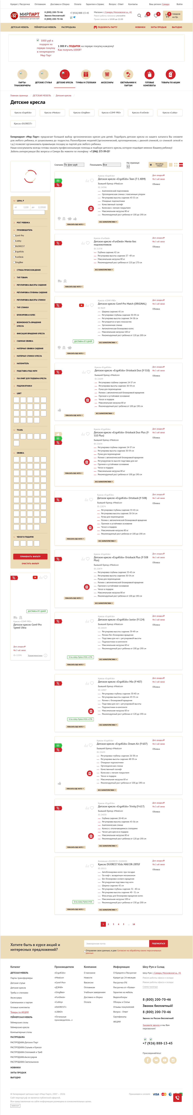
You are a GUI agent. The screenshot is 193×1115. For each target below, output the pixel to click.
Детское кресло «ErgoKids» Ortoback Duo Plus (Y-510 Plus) (121, 434)
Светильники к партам (21, 1002)
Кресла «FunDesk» (102, 238)
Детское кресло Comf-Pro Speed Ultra (27, 626)
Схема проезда (150, 986)
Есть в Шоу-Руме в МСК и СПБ (80, 657)
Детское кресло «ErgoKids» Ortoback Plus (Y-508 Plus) (121, 559)
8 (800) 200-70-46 (54, 12)
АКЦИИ (117, 1021)
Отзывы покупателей (123, 1006)
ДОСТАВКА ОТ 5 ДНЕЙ (37, 611)
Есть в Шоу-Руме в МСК (83, 902)
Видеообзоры (120, 997)
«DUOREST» (60, 1006)
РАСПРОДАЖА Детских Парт (24, 1042)
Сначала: (59, 164)
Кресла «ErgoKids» (106, 176)
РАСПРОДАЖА (17, 1037)
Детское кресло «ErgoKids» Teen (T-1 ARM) (122, 179)
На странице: (133, 162)
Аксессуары (16, 997)
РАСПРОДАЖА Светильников (24, 1061)
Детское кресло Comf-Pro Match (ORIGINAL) (122, 303)
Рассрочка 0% (120, 982)
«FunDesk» (60, 997)
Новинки (15, 1067)
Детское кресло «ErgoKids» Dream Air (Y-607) (122, 743)
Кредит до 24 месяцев (124, 977)
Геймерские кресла (19, 1027)
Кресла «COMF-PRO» (22, 621)
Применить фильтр (30, 556)
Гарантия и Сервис (95, 4)
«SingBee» (60, 992)
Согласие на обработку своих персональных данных (123, 951)
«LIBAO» (59, 1011)
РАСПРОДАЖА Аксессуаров (23, 1057)
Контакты (133, 4)
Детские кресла (18, 987)
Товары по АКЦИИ (19, 1012)
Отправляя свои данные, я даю (123, 951)
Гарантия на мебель (123, 992)
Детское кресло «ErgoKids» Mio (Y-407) (120, 681)
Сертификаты (119, 1016)
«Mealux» (59, 977)
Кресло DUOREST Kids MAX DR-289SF (119, 864)
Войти (180, 4)
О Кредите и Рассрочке (124, 972)
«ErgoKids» (60, 972)
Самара (165, 4)
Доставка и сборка (93, 997)
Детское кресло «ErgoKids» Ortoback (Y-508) (122, 498)
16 (134, 924)
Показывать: (96, 164)
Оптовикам (40, 4)
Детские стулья (17, 982)
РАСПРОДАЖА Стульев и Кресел (26, 1047)
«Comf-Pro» (60, 982)
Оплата (77, 4)
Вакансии (88, 982)
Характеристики (35, 655)
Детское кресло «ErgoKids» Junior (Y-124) (121, 619)
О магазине (89, 972)
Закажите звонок (151, 1025)
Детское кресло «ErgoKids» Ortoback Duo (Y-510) (122, 370)
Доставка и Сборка (59, 4)
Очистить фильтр (30, 563)
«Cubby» (59, 1002)
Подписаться (158, 943)
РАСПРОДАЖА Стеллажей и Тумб (26, 1052)
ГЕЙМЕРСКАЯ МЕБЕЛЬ (21, 1017)
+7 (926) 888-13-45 (79, 12)
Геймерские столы (19, 1022)
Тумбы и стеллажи (19, 992)
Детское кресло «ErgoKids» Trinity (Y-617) (121, 806)
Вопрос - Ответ (116, 4)
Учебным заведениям (94, 992)
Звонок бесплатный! (55, 15)
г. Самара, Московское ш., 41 (118, 12)
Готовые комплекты (20, 1007)
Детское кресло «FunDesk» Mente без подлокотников (115, 243)
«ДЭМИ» (59, 987)
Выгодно (15, 1077)
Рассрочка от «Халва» (124, 987)
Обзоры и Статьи (121, 1002)
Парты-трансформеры (21, 978)
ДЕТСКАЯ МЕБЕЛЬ (19, 972)
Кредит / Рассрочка (20, 4)
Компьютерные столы (21, 1032)
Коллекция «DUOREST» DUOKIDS (112, 861)
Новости (88, 977)
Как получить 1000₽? (70, 49)
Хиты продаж (18, 1072)
